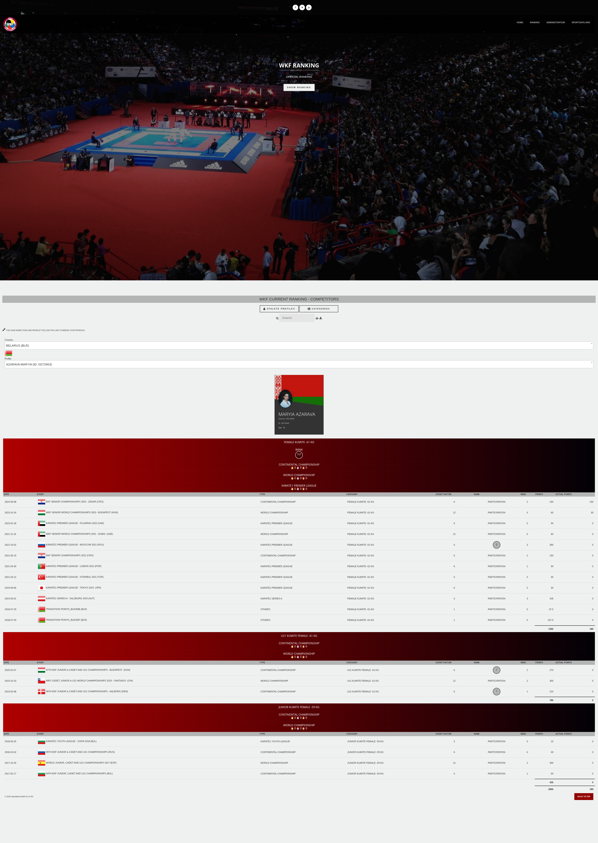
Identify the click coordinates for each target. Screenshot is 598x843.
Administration (555, 22)
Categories (320, 309)
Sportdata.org (581, 22)
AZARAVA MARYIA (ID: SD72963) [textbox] (29, 364)
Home (520, 22)
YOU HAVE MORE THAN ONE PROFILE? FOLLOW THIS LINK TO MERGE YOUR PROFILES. (45, 330)
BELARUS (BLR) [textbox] (17, 345)
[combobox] (299, 345)
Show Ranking (299, 87)
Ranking (535, 22)
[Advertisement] (299, 820)
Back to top (583, 796)
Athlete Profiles (280, 309)
